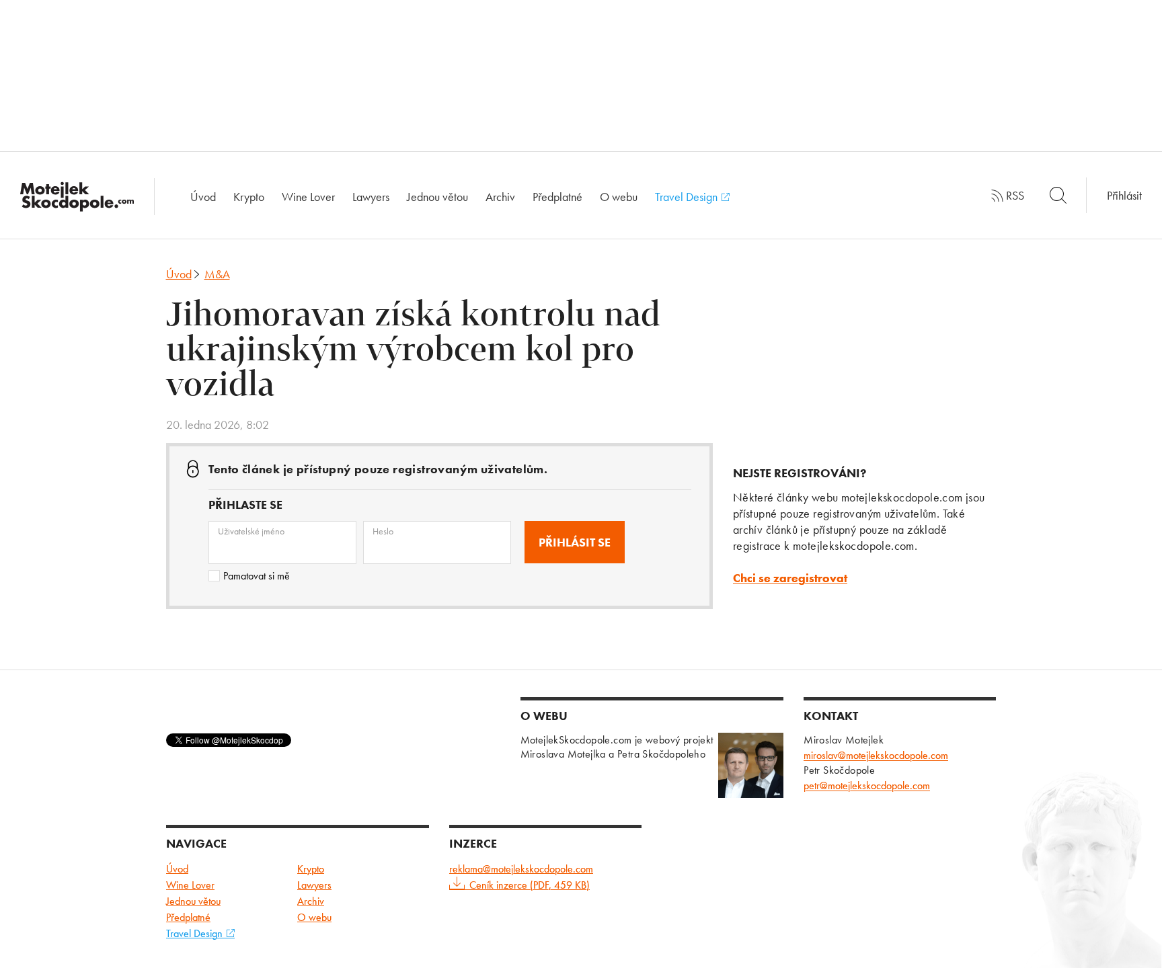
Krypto (248, 196)
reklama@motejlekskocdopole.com (521, 869)
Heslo (383, 531)
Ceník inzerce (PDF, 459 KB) (529, 885)
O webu (618, 196)
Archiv (500, 196)
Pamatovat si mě (256, 576)
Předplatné (557, 196)
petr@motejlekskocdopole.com (867, 785)
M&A (217, 274)
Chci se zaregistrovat (790, 578)
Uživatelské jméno (251, 531)
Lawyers (370, 196)
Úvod (203, 196)
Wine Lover (308, 196)
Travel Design (687, 196)
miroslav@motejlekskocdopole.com (876, 755)
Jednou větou (437, 196)
